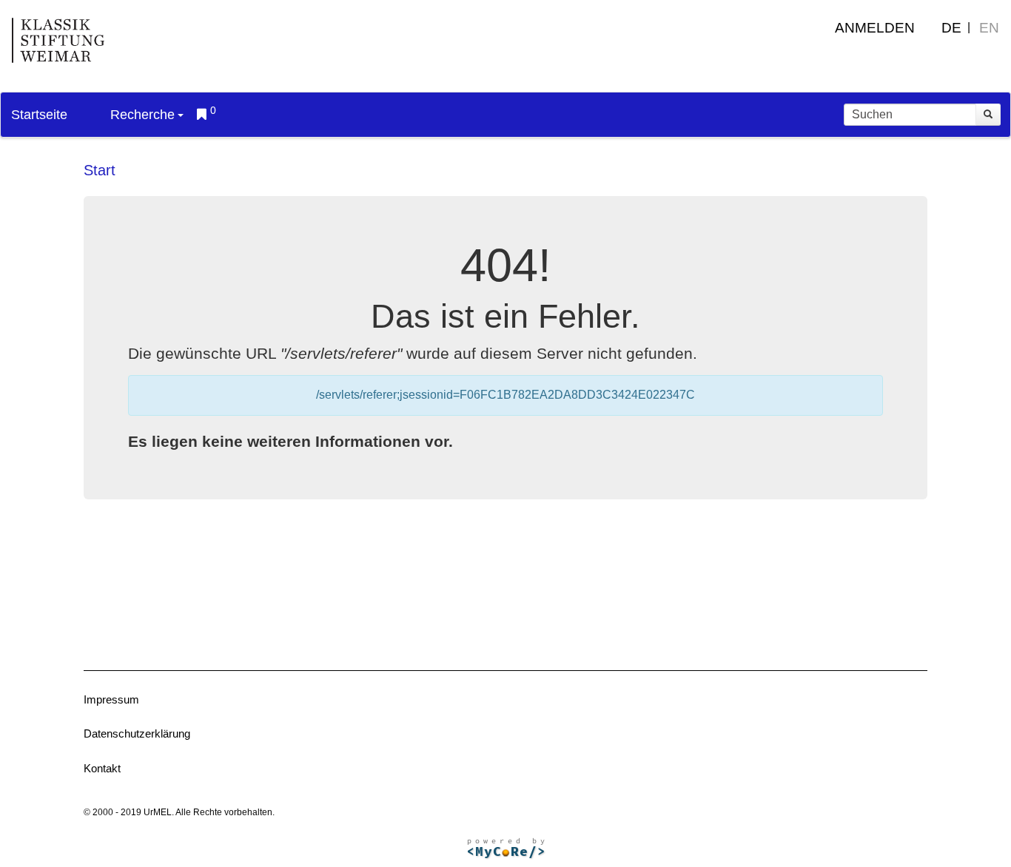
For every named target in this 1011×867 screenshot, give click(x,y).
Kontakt (102, 768)
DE (951, 28)
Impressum (111, 699)
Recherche (142, 114)
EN (989, 28)
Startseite (39, 114)
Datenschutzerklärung (137, 733)
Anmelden (875, 28)
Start (99, 170)
